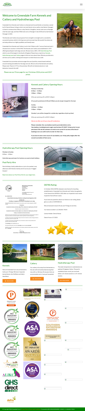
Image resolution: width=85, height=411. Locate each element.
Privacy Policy (25, 409)
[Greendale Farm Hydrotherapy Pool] (70, 244)
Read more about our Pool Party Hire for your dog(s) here (18, 175)
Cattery (18, 55)
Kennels (47, 53)
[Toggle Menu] (81, 4)
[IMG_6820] (63, 147)
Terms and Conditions (35, 409)
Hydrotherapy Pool (46, 51)
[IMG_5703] (14, 244)
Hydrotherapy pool (7, 55)
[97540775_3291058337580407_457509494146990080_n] (42, 244)
